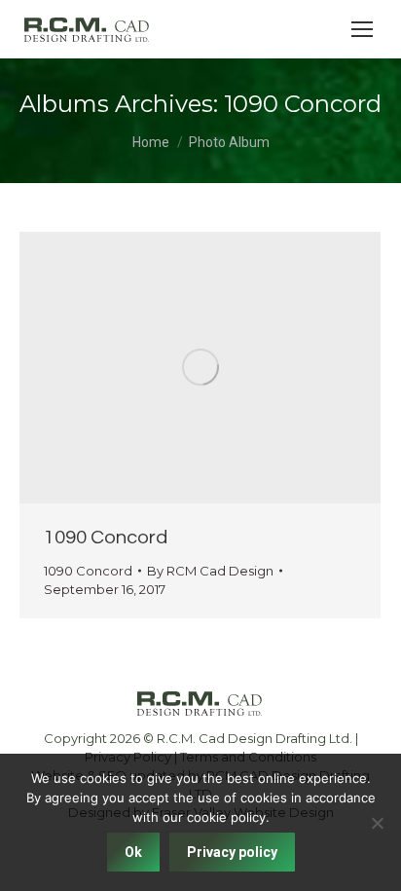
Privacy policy (232, 852)
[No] (376, 823)
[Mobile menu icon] (362, 29)
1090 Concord (105, 537)
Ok (133, 852)
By (210, 570)
